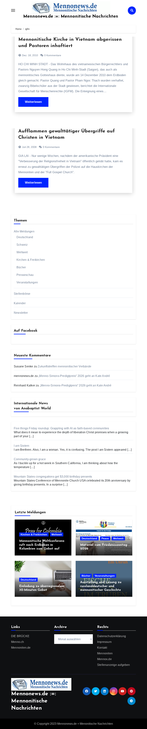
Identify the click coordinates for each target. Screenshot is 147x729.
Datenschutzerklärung (111, 636)
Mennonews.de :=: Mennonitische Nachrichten (70, 16)
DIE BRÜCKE (20, 636)
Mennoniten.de (21, 647)
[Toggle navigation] (13, 10)
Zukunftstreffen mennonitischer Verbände (64, 366)
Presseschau (25, 274)
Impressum (104, 641)
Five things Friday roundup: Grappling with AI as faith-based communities (61, 428)
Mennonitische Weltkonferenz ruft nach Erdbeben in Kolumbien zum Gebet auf (42, 544)
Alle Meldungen (24, 231)
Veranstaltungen (27, 282)
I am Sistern (21, 445)
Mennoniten (105, 653)
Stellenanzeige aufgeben (113, 664)
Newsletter (21, 312)
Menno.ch (17, 641)
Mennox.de (104, 659)
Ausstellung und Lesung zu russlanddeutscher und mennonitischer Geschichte (100, 586)
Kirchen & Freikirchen (30, 259)
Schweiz (22, 244)
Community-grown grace (30, 459)
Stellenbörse (22, 293)
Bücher (21, 267)
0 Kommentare (52, 55)
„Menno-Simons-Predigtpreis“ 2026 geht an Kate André (74, 375)
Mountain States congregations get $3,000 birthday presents (53, 476)
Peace (105, 538)
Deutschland (24, 237)
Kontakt (102, 647)
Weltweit (22, 252)
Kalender (20, 303)
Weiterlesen (33, 102)
